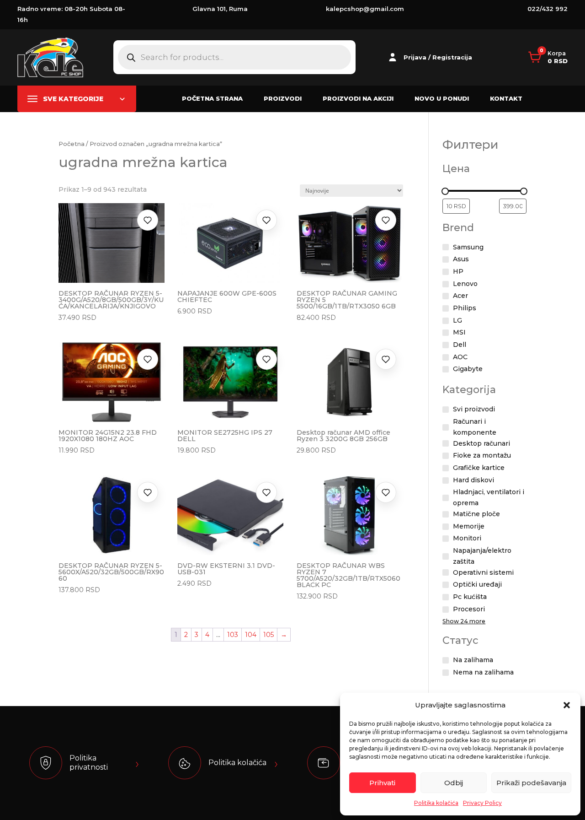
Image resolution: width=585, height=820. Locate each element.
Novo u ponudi (442, 98)
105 (268, 635)
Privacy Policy (482, 802)
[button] (566, 705)
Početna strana (212, 98)
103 (232, 635)
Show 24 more (463, 621)
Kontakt (506, 98)
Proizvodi (283, 98)
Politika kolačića (436, 802)
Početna (71, 143)
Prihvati (382, 782)
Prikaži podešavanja (531, 782)
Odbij (453, 782)
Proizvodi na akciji (358, 98)
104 (250, 635)
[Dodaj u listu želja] (147, 220)
